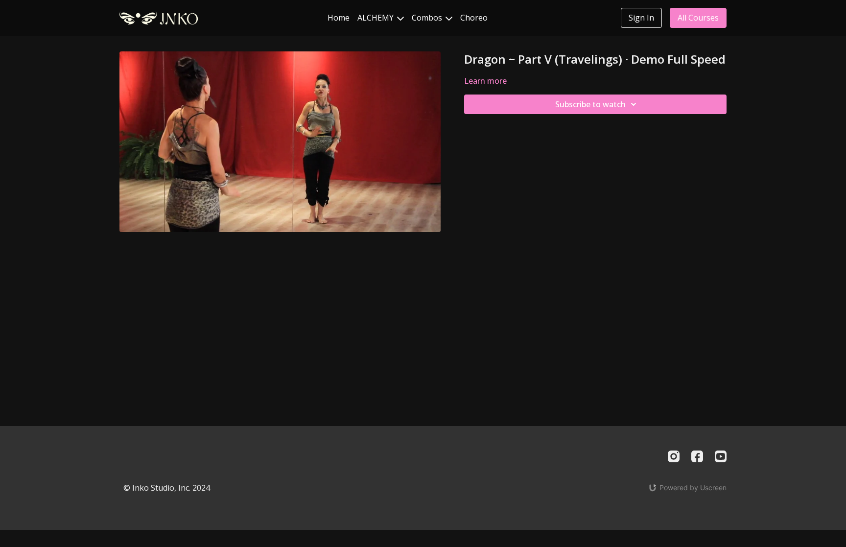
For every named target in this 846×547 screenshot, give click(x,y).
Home (339, 17)
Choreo (474, 17)
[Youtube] (721, 456)
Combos (428, 17)
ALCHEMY (376, 17)
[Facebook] (697, 456)
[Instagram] (674, 456)
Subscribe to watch (590, 104)
